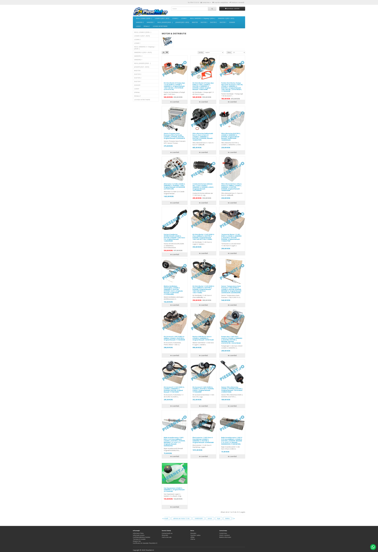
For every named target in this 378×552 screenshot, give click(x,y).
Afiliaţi (192, 537)
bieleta (227, 518)
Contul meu (223, 533)
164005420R (199, 518)
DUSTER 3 (204, 22)
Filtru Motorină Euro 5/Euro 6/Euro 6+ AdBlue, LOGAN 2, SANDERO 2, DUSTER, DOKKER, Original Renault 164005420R (231, 187)
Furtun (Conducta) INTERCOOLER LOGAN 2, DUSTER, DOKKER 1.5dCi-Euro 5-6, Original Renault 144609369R (174, 237)
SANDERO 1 (150, 22)
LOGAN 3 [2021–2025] (162, 18)
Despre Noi (137, 541)
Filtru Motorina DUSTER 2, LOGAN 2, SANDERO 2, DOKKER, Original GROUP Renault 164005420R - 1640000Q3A (230, 136)
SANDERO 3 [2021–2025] (226, 18)
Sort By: (201, 52)
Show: (229, 52)
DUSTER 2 (213, 22)
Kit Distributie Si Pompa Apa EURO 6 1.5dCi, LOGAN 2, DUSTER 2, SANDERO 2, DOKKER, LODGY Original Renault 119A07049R (203, 86)
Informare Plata (138, 533)
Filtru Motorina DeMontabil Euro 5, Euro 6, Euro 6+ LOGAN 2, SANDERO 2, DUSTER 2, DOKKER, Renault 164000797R (203, 136)
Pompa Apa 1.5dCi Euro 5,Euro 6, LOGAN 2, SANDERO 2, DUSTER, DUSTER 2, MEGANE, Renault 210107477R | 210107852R (231, 340)
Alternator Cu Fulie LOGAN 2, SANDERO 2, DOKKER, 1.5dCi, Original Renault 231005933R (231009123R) (174, 186)
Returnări (165, 535)
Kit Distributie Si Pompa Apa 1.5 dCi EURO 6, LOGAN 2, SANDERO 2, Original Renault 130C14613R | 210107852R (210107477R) (174, 86)
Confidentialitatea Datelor (141, 537)
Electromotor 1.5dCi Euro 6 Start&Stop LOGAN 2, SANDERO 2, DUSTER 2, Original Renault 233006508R (203, 439)
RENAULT (147, 26)
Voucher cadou (195, 535)
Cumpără (175, 102)
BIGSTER (195, 22)
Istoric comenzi (224, 535)
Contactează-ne (167, 533)
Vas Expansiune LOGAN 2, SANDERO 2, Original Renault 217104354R (174, 489)
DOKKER (232, 22)
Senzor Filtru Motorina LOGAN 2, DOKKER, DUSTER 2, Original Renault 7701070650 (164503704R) (232, 389)
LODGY (138, 26)
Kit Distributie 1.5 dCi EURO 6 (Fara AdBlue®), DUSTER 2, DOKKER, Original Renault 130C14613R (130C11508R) (203, 236)
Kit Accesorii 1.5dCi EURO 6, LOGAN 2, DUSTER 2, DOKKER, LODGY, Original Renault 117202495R (203, 389)
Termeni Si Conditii (139, 539)
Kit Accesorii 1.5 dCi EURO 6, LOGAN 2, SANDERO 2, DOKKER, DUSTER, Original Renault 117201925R (174, 389)
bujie (218, 518)
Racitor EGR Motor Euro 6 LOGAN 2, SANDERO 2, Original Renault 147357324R (203, 338)
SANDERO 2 (140, 22)
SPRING (137, 92)
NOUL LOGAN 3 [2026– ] (144, 18)
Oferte (192, 539)
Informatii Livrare (139, 535)
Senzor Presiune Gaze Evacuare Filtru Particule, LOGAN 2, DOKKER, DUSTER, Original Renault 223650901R (174, 135)
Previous (163, 518)
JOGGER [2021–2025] (182, 22)
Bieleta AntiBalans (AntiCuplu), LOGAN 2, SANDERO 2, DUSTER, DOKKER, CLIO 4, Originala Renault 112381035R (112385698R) (173, 290)
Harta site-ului (166, 537)
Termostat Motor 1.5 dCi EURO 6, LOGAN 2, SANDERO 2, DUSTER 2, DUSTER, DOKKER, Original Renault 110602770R (231, 237)
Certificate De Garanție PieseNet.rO (145, 543)
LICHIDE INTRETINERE (160, 26)
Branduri (193, 533)
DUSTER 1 (223, 22)
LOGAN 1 (184, 18)
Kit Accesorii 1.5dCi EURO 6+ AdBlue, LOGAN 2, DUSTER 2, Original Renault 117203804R (174, 338)
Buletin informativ (225, 537)
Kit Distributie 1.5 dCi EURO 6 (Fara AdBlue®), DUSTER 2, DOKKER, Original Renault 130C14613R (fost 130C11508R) (203, 289)
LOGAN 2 (175, 18)
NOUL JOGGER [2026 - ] (165, 22)
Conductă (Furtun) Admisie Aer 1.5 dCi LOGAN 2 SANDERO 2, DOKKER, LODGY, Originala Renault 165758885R (203, 187)
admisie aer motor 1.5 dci (181, 518)
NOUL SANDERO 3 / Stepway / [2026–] (202, 18)
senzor (210, 518)
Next (234, 518)
